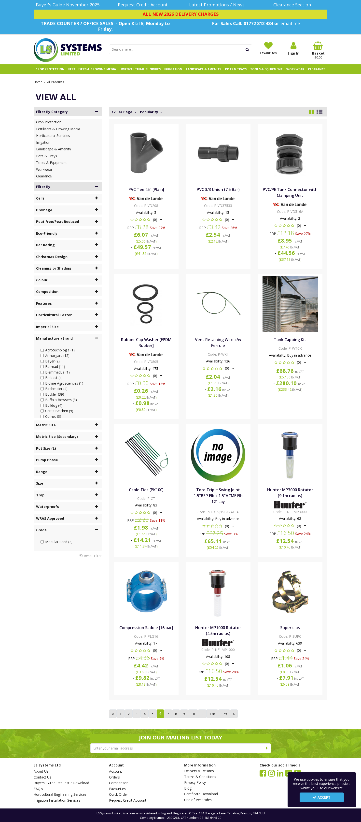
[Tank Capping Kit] (290, 303)
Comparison (118, 783)
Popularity (149, 112)
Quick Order (118, 794)
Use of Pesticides (198, 800)
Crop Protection (48, 122)
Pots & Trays (46, 156)
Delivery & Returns (199, 771)
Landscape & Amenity (53, 149)
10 (193, 713)
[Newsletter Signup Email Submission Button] (267, 748)
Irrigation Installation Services (57, 800)
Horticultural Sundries (53, 135)
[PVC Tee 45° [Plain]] (146, 153)
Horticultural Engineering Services (60, 794)
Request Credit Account (127, 800)
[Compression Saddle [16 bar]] (146, 591)
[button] (146, 219)
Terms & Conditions (200, 777)
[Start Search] (247, 49)
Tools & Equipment (51, 162)
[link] (263, 773)
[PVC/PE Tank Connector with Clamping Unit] (290, 153)
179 (224, 713)
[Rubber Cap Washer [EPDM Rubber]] (146, 303)
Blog (188, 788)
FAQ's (38, 789)
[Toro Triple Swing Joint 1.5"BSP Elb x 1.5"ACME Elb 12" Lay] (218, 453)
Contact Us (42, 777)
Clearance (44, 176)
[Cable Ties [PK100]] (146, 453)
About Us (41, 771)
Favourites (117, 789)
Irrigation (43, 142)
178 (212, 713)
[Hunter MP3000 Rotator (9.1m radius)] (290, 453)
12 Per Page (122, 112)
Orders (114, 777)
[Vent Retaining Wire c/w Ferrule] (218, 303)
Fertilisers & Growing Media (58, 129)
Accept (324, 797)
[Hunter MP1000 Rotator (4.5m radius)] (218, 591)
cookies (313, 779)
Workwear (44, 169)
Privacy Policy (195, 782)
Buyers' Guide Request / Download (61, 783)
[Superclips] (290, 591)
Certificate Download (201, 794)
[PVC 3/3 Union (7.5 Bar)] (218, 153)
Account (115, 771)
